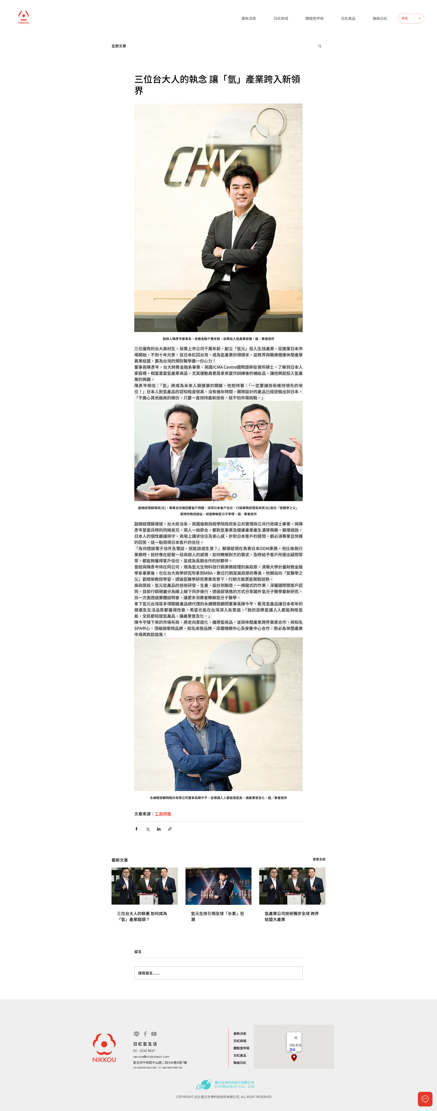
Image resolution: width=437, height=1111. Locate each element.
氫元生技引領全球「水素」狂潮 (217, 916)
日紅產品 (240, 1055)
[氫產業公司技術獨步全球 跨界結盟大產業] (292, 886)
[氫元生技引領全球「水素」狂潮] (218, 886)
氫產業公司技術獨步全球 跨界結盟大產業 (292, 916)
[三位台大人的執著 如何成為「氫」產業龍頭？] (145, 886)
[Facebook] (145, 1033)
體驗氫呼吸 (241, 1048)
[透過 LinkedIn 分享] (159, 829)
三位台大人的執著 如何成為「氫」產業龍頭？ (142, 916)
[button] (320, 46)
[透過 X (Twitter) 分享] (147, 829)
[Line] (136, 1033)
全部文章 (119, 45)
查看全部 (319, 859)
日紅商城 (240, 1040)
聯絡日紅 (240, 1062)
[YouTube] (153, 1033)
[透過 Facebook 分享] (136, 829)
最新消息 (240, 1033)
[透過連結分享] (170, 829)
